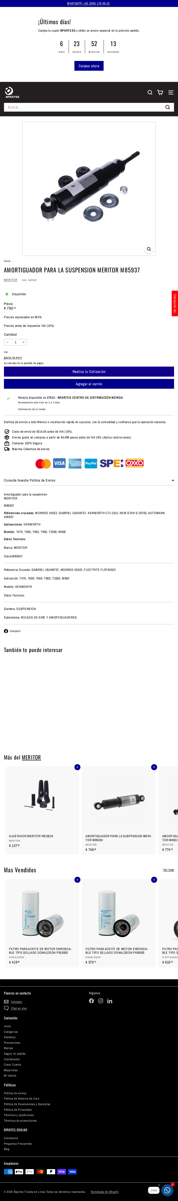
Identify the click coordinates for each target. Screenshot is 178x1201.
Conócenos (11, 1138)
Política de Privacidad (18, 1110)
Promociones (12, 1043)
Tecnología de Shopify (105, 1192)
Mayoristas (11, 1070)
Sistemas (10, 1037)
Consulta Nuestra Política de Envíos (29, 480)
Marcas (8, 1048)
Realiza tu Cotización (33, 736)
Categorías (11, 1032)
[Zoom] (149, 249)
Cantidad (10, 334)
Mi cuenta (10, 1075)
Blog (7, 1149)
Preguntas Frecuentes (18, 1144)
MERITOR (10, 280)
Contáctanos (12, 1059)
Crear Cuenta (12, 1065)
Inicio (7, 261)
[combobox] (89, 107)
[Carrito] (160, 92)
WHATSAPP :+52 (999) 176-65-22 (88, 3)
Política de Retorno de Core (21, 1099)
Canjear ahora (89, 65)
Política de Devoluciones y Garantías (27, 1104)
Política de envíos (15, 1093)
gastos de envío (13, 357)
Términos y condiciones (19, 1115)
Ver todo (168, 870)
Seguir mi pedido (15, 1054)
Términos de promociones (20, 1121)
